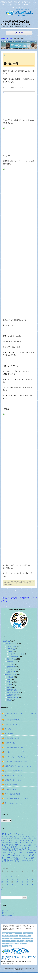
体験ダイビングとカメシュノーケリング (19, 766)
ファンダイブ (6, 938)
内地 (8, 679)
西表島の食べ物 (12, 697)
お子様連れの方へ (22, 943)
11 (7, 879)
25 (7, 884)
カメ (31, 840)
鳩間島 (9, 700)
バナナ (11, 651)
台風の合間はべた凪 (12, 738)
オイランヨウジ (24, 838)
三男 (11, 858)
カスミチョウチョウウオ (22, 840)
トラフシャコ (30, 849)
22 (27, 882)
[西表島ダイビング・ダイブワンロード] (19, 12)
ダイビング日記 (21, 581)
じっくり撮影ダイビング (13, 771)
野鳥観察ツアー (30, 860)
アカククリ (21, 834)
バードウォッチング (22, 855)
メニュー (19, 33)
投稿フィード (6, 912)
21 (22, 882)
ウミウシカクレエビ (14, 838)
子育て (9, 682)
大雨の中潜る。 (10, 743)
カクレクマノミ (9, 840)
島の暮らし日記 (10, 674)
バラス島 (10, 677)
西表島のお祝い (12, 690)
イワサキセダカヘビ (12, 789)
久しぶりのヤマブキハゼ (13, 803)
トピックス (9, 664)
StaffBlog (13, 581)
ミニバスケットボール (17, 654)
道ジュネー (9, 733)
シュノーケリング (18, 843)
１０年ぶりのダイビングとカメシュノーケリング (20, 714)
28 (22, 884)
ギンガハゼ (11, 842)
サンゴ (23, 842)
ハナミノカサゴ (25, 852)
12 (12, 879)
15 (27, 879)
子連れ (5, 860)
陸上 (17, 583)
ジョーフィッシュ (24, 845)
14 (22, 879)
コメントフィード (7, 914)
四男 (32, 858)
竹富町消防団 (14, 656)
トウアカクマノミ (20, 849)
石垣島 (9, 685)
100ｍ (13, 583)
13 (17, 879)
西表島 (9, 687)
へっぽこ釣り (12, 646)
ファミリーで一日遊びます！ (15, 747)
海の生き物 (11, 659)
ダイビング (9, 849)
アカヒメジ (12, 837)
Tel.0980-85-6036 (7, 964)
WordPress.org (6, 915)
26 (12, 884)
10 (2, 879)
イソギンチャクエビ (23, 837)
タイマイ (14, 847)
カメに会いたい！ (11, 784)
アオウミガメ (9, 834)
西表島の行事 (12, 695)
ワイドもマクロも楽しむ (13, 720)
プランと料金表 (6, 946)
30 (32, 884)
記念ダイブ (11, 672)
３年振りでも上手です (12, 724)
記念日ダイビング (28, 941)
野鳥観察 (24, 860)
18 (7, 882)
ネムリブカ (19, 850)
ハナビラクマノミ (15, 852)
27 (17, 884)
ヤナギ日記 (30, 581)
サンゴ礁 (29, 842)
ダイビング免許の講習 (8, 943)
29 (27, 884)
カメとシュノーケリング (13, 775)
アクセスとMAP (28, 933)
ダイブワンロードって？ (15, 933)
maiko (10, 584)
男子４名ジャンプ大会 (12, 794)
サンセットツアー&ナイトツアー (11, 941)
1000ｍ (9, 583)
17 (2, 882)
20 (17, 882)
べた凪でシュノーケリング (14, 752)
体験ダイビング (22, 857)
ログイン (4, 910)
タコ (20, 847)
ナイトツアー (12, 669)
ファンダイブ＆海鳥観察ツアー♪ (16, 761)
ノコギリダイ (28, 851)
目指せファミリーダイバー (14, 780)
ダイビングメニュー (25, 936)
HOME (4, 933)
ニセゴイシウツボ (11, 850)
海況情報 (10, 661)
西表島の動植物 (12, 692)
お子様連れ (11, 667)
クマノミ (17, 842)
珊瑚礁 (11, 860)
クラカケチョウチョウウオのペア (16, 798)
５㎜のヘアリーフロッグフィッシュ (17, 757)
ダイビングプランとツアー (10, 936)
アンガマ (8, 729)
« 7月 (3, 889)
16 (32, 879)
